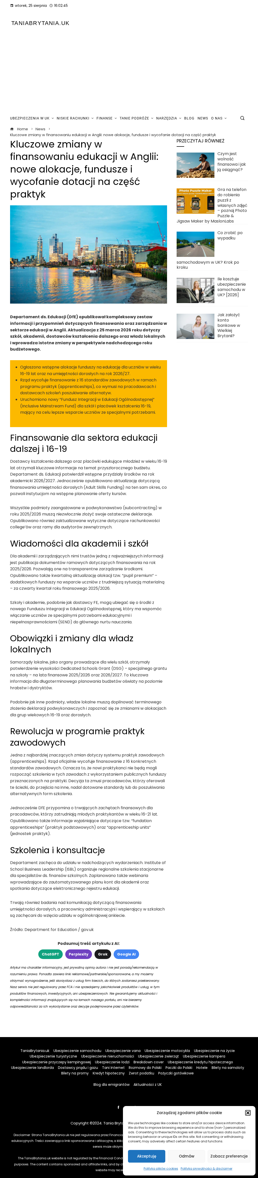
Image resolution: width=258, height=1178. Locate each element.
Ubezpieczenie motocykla (167, 1050)
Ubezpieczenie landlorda (32, 1067)
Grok (103, 954)
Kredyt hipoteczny (109, 1073)
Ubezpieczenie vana (123, 1050)
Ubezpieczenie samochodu (77, 1050)
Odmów (186, 1156)
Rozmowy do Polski (145, 1067)
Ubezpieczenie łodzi (112, 1062)
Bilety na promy (75, 1073)
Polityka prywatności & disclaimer (206, 1168)
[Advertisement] (129, 72)
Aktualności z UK (148, 1084)
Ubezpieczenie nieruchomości (107, 1056)
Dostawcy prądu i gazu (78, 1067)
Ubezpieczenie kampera (204, 1056)
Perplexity (78, 954)
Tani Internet (113, 1067)
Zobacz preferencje (229, 1156)
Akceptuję (146, 1156)
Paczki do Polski (179, 1067)
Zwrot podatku (141, 1073)
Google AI (126, 954)
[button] (247, 1112)
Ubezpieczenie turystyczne (53, 1056)
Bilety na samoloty (228, 1067)
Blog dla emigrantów (111, 1084)
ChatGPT (50, 954)
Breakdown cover (149, 1062)
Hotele (202, 1067)
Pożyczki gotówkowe (176, 1073)
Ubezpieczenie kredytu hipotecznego (200, 1062)
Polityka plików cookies (161, 1168)
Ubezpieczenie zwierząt (158, 1056)
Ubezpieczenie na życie (214, 1050)
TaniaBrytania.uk (40, 23)
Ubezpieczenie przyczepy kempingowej (56, 1062)
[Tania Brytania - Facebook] (118, 1107)
